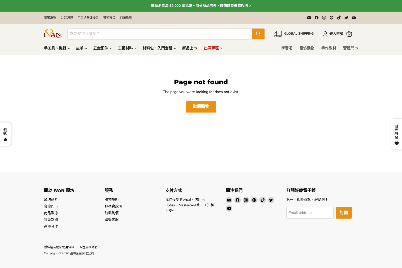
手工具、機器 (55, 48)
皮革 (80, 48)
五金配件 (101, 48)
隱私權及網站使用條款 (59, 247)
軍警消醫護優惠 (88, 17)
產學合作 (51, 226)
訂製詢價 (67, 17)
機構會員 (109, 17)
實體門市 (350, 48)
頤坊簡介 (51, 199)
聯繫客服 (112, 219)
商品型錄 (51, 213)
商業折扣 (126, 17)
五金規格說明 (88, 247)
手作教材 (328, 48)
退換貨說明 (113, 206)
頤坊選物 (306, 48)
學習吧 (286, 48)
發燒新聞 (51, 219)
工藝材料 (126, 48)
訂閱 (344, 213)
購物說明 (50, 17)
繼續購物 (201, 106)
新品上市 (189, 48)
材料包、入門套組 (158, 48)
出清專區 (212, 48)
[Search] (258, 34)
